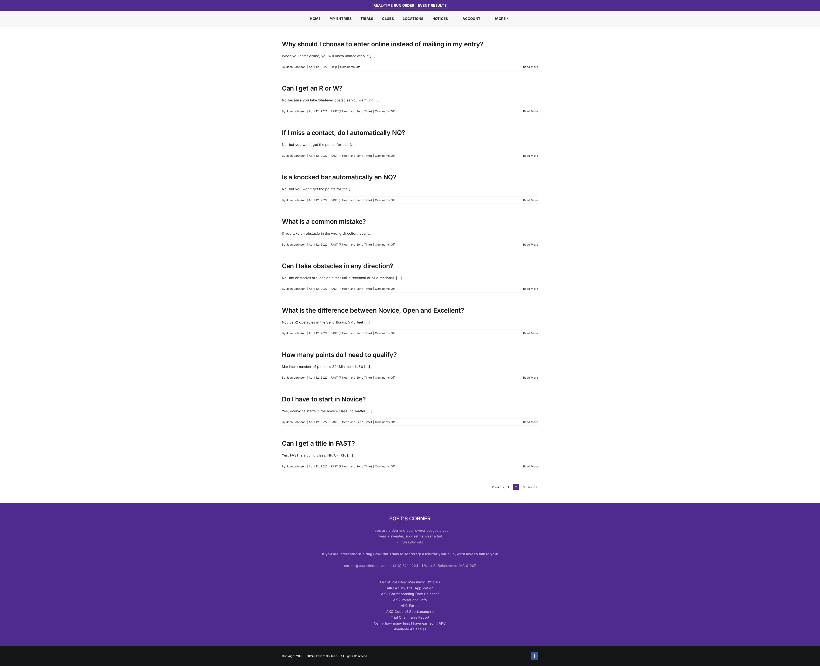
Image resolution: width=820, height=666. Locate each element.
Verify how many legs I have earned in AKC (410, 623)
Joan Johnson (296, 67)
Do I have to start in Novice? (324, 399)
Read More (530, 67)
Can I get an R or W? (312, 88)
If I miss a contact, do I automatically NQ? (343, 132)
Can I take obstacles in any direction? (337, 266)
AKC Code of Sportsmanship (410, 611)
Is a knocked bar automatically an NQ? (339, 177)
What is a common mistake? (324, 221)
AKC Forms (410, 605)
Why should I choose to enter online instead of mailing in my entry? (382, 44)
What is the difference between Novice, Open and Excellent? (373, 310)
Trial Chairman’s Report (410, 617)
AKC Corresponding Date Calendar (410, 594)
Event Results (432, 5)
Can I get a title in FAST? (318, 443)
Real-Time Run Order (393, 5)
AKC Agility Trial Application (410, 588)
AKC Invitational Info (410, 600)
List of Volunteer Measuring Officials (410, 582)
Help (334, 67)
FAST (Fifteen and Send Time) (351, 111)
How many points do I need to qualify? (339, 355)
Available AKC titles (410, 629)
